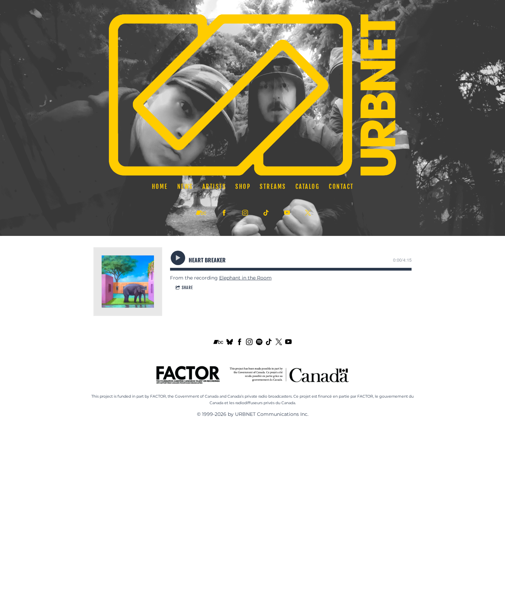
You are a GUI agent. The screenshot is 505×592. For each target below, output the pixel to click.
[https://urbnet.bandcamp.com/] (201, 213)
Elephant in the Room (245, 278)
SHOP (242, 186)
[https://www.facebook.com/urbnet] (239, 343)
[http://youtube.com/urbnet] (287, 213)
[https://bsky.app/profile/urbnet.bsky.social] (229, 343)
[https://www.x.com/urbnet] (308, 213)
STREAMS (273, 186)
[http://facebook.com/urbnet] (224, 213)
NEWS (185, 186)
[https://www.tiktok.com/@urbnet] (266, 213)
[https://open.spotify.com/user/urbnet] (259, 343)
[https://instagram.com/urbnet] (245, 213)
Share (187, 287)
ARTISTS (214, 186)
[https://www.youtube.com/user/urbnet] (288, 343)
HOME (160, 186)
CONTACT (341, 186)
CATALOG (307, 186)
